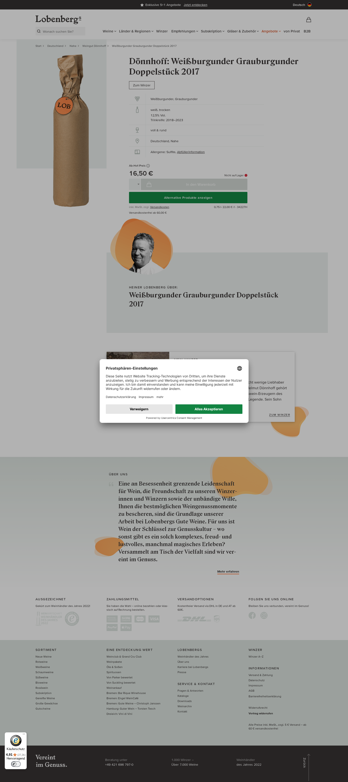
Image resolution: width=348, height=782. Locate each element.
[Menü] (24, 735)
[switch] (16, 764)
